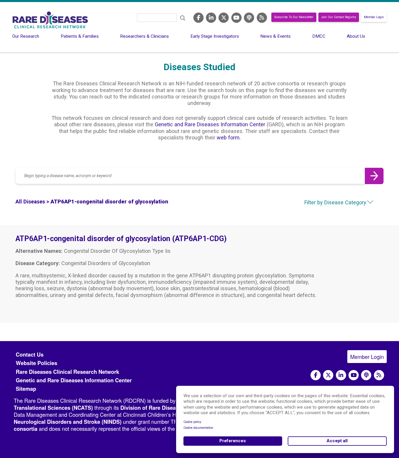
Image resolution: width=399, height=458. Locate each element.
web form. (229, 137)
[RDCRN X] (223, 17)
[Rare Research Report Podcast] (249, 17)
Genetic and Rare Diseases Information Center (210, 124)
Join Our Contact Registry (338, 17)
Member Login (374, 17)
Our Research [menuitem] (25, 36)
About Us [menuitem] (356, 36)
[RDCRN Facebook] (198, 17)
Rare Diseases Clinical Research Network (67, 372)
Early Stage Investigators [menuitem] (214, 36)
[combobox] (329, 202)
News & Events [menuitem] (275, 36)
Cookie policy (192, 422)
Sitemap (26, 389)
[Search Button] (374, 176)
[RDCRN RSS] (262, 17)
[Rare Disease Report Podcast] (366, 375)
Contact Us (30, 354)
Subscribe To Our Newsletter (293, 17)
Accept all (337, 440)
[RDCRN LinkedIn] (211, 17)
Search (183, 18)
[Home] (50, 20)
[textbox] (329, 202)
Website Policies (36, 363)
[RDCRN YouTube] (236, 17)
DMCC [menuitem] (318, 36)
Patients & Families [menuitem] (80, 36)
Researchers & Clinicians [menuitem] (144, 36)
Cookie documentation (198, 428)
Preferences (232, 440)
